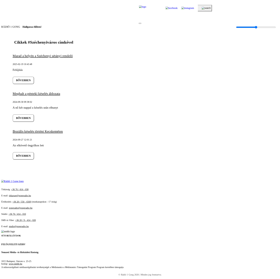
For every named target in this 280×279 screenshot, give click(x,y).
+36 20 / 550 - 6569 (21, 202)
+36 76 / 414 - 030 (20, 189)
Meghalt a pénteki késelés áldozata (36, 94)
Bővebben (23, 80)
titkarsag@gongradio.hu (20, 195)
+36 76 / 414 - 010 (17, 214)
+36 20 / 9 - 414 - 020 (25, 220)
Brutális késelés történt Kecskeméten (38, 131)
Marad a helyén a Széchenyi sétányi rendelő (43, 56)
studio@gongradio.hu (19, 226)
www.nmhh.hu (15, 264)
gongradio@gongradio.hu (20, 208)
